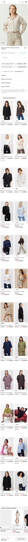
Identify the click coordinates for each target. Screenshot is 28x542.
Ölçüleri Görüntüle (23, 52)
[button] (26, 508)
